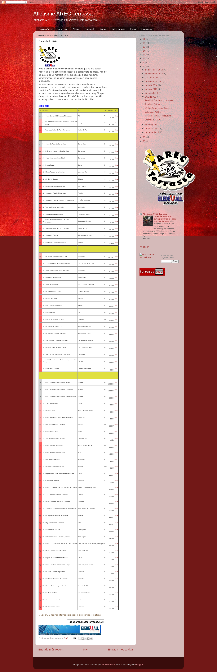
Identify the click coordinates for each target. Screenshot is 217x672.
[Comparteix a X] (85, 638)
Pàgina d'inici (45, 29)
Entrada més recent (50, 649)
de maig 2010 (152, 93)
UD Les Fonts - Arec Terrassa (158, 108)
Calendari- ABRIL (153, 112)
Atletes (76, 29)
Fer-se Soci (62, 29)
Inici (85, 649)
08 (144, 141)
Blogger (139, 664)
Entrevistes (146, 29)
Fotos (133, 29)
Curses (103, 29)
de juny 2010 (151, 89)
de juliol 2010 (151, 85)
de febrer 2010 (152, 128)
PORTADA (144, 247)
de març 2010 (152, 125)
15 (144, 47)
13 (144, 55)
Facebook (89, 29)
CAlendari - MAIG (153, 120)
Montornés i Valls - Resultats (158, 116)
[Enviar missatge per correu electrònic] (74, 638)
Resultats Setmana (153, 104)
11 (144, 62)
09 (144, 137)
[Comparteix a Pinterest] (91, 638)
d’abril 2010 (151, 97)
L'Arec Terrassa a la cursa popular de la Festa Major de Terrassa (165, 218)
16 (144, 43)
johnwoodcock (108, 664)
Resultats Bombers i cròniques (159, 100)
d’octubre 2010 (152, 77)
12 (144, 58)
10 (144, 66)
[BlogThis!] (82, 638)
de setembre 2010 (154, 81)
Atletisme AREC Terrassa (63, 14)
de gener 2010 (152, 132)
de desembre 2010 (154, 70)
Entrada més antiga (120, 649)
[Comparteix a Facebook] (88, 638)
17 (144, 39)
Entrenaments (118, 29)
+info (116, 116)
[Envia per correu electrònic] (80, 638)
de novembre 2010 (154, 74)
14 (144, 51)
